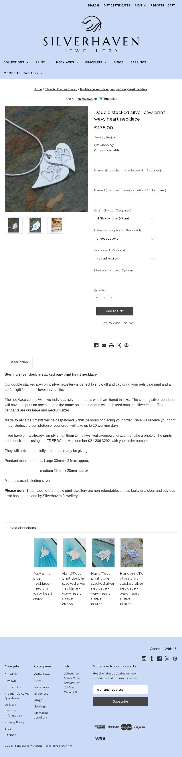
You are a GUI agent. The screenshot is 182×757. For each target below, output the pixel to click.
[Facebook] (96, 345)
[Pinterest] (126, 345)
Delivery (10, 705)
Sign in (140, 5)
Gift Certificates (117, 5)
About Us (11, 674)
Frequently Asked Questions (17, 696)
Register (157, 5)
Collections (14, 62)
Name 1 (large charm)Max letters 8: (127, 170)
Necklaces (65, 62)
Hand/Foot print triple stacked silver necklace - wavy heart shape (103, 586)
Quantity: (100, 290)
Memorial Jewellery (21, 73)
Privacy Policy (15, 722)
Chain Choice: (112, 210)
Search (93, 5)
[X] (119, 345)
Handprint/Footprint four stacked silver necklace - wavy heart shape (131, 586)
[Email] (104, 345)
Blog (8, 728)
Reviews (10, 681)
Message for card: (114, 270)
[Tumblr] (151, 658)
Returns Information (13, 713)
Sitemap (11, 735)
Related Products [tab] (23, 528)
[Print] (111, 345)
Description (19, 362)
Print (40, 62)
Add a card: (109, 250)
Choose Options (45, 558)
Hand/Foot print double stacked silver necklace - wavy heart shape (74, 586)
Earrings (138, 62)
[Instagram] (144, 658)
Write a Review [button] (105, 137)
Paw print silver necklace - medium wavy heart (42, 583)
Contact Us (13, 687)
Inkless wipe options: (117, 230)
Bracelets (93, 62)
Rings (118, 62)
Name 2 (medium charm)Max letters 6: (130, 190)
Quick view (45, 547)
